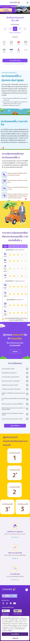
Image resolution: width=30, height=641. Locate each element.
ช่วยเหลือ (15, 558)
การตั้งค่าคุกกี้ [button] (15, 638)
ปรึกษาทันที (15, 537)
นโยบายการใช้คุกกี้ (7, 630)
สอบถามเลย (15, 580)
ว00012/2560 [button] (5, 613)
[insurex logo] (15, 2)
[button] (27, 3)
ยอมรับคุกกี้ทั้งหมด (15, 634)
